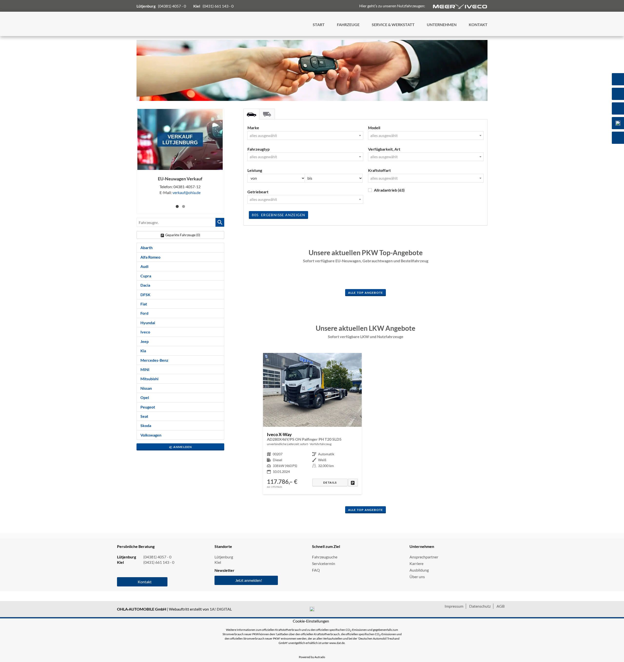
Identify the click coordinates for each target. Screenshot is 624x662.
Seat (144, 416)
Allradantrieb (389, 190)
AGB (501, 606)
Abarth (146, 247)
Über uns (417, 576)
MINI (144, 369)
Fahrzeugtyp (258, 149)
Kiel (217, 562)
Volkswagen (150, 435)
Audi (144, 266)
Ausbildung (419, 570)
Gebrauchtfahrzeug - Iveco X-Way (312, 423)
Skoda (145, 425)
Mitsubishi (149, 378)
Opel (144, 397)
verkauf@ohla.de (187, 192)
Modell (374, 127)
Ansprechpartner (424, 557)
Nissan (146, 388)
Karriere (416, 563)
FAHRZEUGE (348, 24)
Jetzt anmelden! (248, 580)
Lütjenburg (223, 557)
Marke (253, 127)
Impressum (454, 606)
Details (330, 482)
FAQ (316, 570)
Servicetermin (323, 563)
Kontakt (145, 581)
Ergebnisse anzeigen (278, 215)
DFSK (145, 294)
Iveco (145, 332)
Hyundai (147, 322)
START (319, 24)
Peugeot (147, 407)
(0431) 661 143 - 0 (218, 6)
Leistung (254, 170)
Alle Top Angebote (365, 292)
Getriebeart (257, 191)
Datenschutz (480, 606)
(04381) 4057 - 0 (172, 6)
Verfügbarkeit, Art (384, 149)
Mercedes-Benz (154, 360)
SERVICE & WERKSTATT (393, 24)
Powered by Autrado (312, 657)
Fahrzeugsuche (324, 557)
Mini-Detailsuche (251, 114)
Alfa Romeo (150, 257)
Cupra (145, 275)
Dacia (145, 285)
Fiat (143, 304)
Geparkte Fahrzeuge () (182, 235)
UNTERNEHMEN (442, 24)
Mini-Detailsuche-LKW (267, 114)
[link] (353, 482)
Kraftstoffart (379, 170)
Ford (144, 313)
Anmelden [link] (182, 447)
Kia (143, 350)
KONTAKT (478, 24)
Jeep (144, 341)
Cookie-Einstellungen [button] (311, 621)
